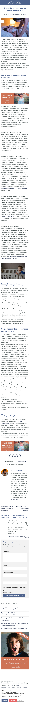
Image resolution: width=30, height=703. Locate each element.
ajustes (22, 695)
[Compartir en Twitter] (16, 456)
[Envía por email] (19, 456)
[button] (2, 2)
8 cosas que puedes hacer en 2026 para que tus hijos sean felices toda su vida (14, 624)
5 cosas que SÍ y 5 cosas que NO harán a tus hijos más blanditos (14, 619)
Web (4, 579)
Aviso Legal (10, 687)
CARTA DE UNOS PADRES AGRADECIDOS (14, 628)
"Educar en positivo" (16, 499)
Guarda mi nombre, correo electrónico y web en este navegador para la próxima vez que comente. (14, 590)
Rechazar (13, 700)
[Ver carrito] (28, 2)
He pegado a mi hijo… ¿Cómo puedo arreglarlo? (22, 508)
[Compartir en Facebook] (13, 456)
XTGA (17, 685)
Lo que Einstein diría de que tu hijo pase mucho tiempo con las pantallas (14, 609)
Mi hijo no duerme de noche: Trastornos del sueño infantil (7, 508)
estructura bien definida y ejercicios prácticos (14, 188)
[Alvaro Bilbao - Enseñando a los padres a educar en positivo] (15, 2)
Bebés (3, 463)
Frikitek (12, 685)
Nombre (5, 565)
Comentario (6, 551)
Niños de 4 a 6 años (19, 463)
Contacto (3, 687)
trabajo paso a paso (8, 216)
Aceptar (5, 700)
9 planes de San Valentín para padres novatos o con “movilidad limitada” (14, 614)
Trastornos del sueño (22, 461)
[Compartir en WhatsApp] (10, 456)
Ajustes (20, 700)
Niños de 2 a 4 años (9, 463)
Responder (26, 537)
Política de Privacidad (21, 687)
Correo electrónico (8, 572)
